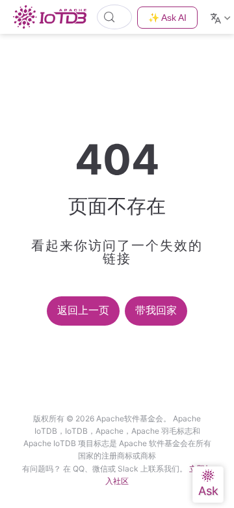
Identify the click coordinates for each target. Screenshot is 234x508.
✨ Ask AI (167, 17)
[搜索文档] (114, 17)
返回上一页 (83, 310)
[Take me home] (53, 17)
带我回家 (156, 310)
